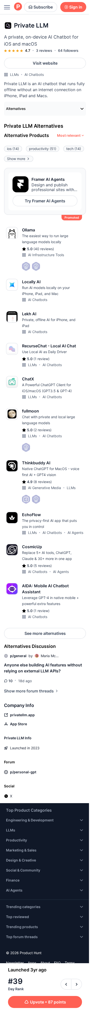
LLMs (14, 74)
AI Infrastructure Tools (46, 255)
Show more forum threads (29, 690)
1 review (41, 359)
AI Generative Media (44, 488)
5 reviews (42, 565)
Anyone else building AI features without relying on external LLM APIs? (43, 667)
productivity (42, 149)
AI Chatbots (34, 74)
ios (13, 149)
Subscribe (43, 7)
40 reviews (44, 249)
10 (10, 681)
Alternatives (16, 108)
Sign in (75, 7)
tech (73, 149)
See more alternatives (45, 633)
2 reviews (42, 430)
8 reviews (42, 482)
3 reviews (44, 50)
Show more (16, 159)
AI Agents (75, 532)
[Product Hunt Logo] (18, 7)
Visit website (45, 63)
